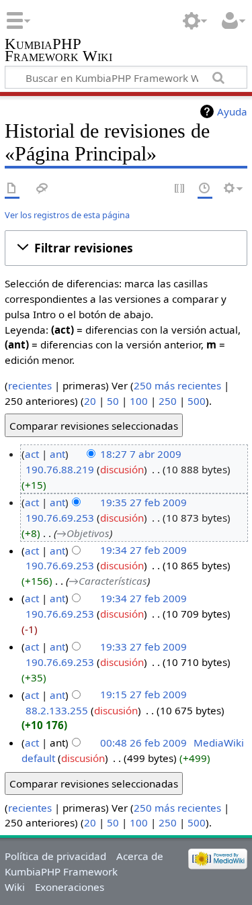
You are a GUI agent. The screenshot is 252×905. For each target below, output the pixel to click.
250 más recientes (177, 385)
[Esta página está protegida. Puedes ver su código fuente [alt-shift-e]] (180, 189)
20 (90, 401)
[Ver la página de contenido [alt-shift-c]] (12, 189)
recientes (30, 385)
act (32, 454)
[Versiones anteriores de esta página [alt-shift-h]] (205, 189)
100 (139, 401)
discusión (122, 469)
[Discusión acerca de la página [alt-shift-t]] (42, 189)
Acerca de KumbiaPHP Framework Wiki (84, 871)
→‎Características (108, 580)
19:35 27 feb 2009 (143, 502)
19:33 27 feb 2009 (143, 646)
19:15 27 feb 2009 (143, 695)
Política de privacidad (55, 856)
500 (196, 401)
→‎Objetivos (83, 533)
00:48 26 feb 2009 (143, 742)
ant (57, 454)
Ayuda (232, 111)
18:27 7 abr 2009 (140, 454)
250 (168, 401)
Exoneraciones (69, 887)
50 (113, 401)
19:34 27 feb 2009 (143, 550)
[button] (126, 248)
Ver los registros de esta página (67, 215)
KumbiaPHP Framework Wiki (58, 51)
